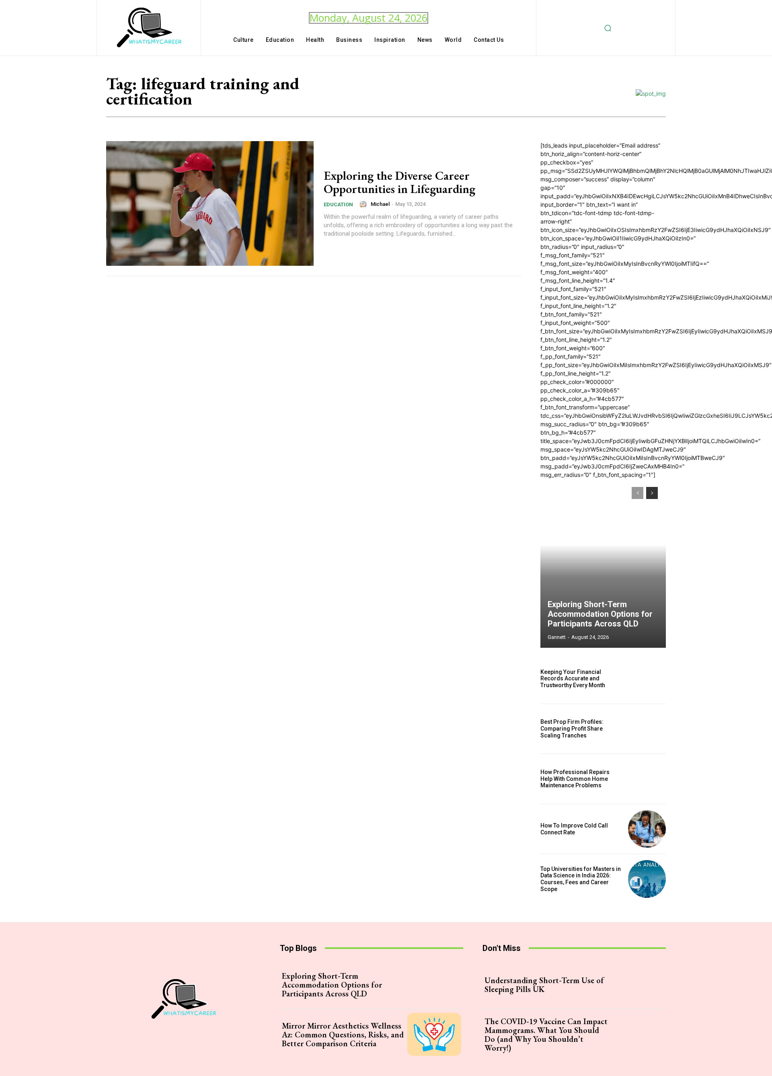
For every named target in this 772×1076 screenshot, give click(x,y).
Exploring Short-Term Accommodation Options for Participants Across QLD (600, 614)
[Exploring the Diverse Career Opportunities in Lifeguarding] (210, 203)
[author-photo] (364, 204)
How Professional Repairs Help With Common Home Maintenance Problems (575, 779)
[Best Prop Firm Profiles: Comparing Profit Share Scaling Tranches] (647, 729)
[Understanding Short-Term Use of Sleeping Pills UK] (637, 984)
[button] (608, 27)
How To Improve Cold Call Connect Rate (574, 829)
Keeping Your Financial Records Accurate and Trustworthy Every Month (572, 679)
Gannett (557, 637)
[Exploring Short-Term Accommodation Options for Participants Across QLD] (603, 563)
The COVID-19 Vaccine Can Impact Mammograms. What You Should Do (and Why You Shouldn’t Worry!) (546, 1034)
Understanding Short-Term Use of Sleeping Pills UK (544, 984)
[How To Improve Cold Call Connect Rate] (647, 829)
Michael (380, 204)
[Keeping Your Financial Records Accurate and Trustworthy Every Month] (647, 679)
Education (338, 204)
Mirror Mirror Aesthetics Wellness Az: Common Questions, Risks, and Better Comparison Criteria (343, 1035)
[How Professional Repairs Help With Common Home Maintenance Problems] (647, 779)
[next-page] (652, 493)
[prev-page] (637, 493)
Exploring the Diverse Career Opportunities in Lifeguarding (399, 182)
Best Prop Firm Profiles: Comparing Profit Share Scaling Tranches (572, 729)
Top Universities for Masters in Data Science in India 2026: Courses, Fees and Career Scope (580, 879)
